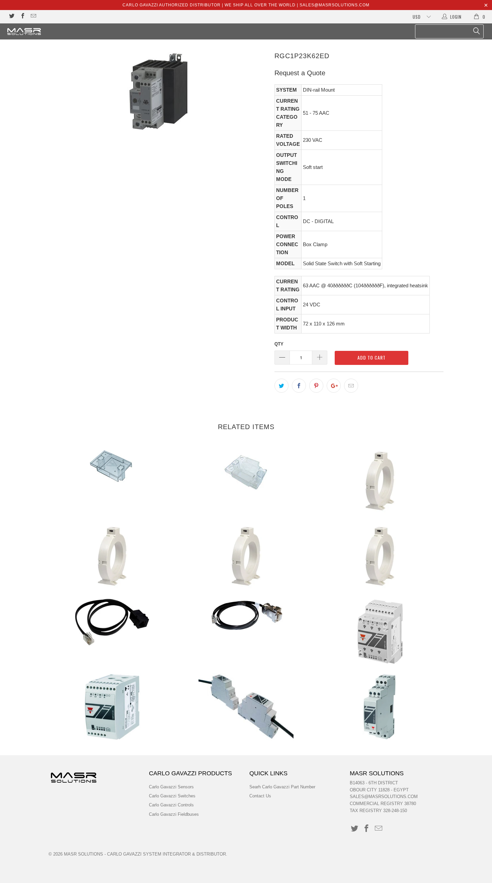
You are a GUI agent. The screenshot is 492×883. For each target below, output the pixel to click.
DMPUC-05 (379, 631)
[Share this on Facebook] (299, 386)
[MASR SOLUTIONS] (43, 31)
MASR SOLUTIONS (83, 854)
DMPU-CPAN (112, 622)
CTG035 (379, 481)
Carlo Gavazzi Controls (171, 804)
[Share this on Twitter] (281, 386)
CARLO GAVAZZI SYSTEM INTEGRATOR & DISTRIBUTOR (166, 854)
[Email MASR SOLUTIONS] (33, 16)
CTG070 (112, 556)
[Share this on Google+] (334, 386)
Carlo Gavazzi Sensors (171, 786)
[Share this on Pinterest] (316, 386)
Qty (278, 344)
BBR (112, 466)
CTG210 (379, 556)
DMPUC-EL (379, 706)
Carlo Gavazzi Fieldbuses (174, 814)
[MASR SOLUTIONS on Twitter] (11, 16)
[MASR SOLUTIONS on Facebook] (22, 16)
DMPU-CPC (246, 615)
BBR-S (246, 473)
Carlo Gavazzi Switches (172, 795)
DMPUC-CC (246, 706)
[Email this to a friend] (351, 386)
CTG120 (246, 556)
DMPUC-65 (112, 706)
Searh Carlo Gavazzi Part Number (282, 786)
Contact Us (260, 795)
